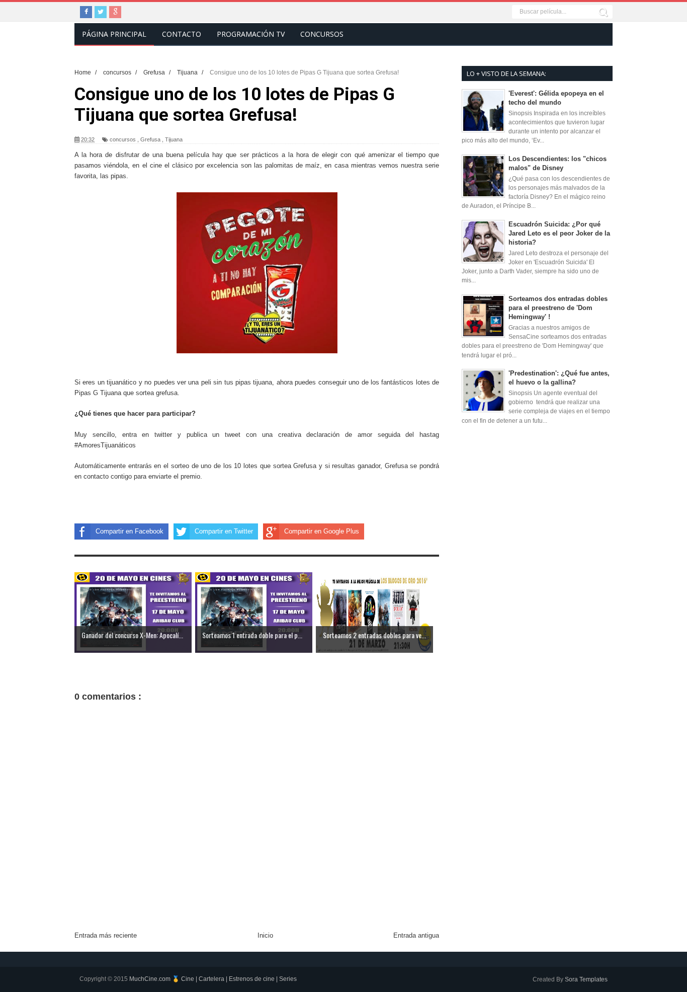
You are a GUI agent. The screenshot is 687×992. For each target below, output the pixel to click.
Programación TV (251, 34)
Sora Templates (586, 979)
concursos (123, 139)
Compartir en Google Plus (321, 531)
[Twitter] (101, 12)
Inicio (265, 935)
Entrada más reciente (105, 935)
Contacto (181, 34)
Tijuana (174, 139)
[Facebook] (86, 12)
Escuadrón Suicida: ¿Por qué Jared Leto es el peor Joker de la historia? (559, 233)
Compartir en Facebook (129, 531)
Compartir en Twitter (224, 531)
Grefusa (150, 139)
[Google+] (115, 12)
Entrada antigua (416, 935)
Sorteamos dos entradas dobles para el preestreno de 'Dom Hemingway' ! (558, 308)
